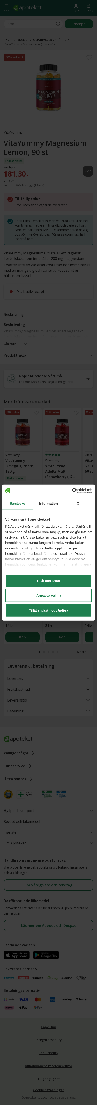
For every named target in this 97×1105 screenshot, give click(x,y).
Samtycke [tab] (17, 503)
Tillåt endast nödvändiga (48, 610)
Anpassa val (46, 595)
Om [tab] (79, 503)
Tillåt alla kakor (49, 580)
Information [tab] (48, 503)
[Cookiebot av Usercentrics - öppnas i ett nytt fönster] (72, 491)
